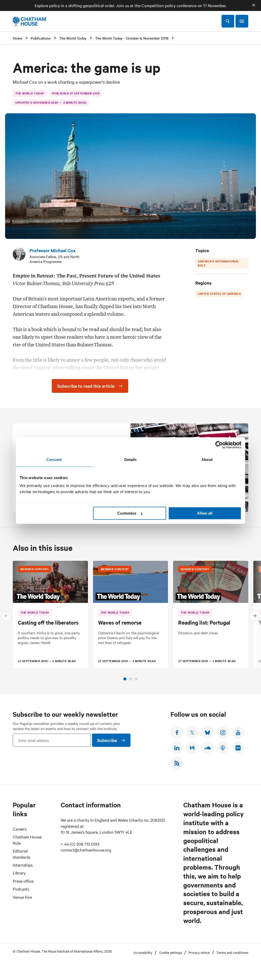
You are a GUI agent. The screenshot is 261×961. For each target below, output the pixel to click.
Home (17, 38)
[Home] (29, 21)
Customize (126, 513)
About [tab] (207, 459)
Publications (41, 38)
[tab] (124, 678)
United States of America (219, 293)
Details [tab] (130, 459)
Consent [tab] (54, 459)
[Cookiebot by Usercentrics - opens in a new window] (219, 445)
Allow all (204, 513)
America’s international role (218, 263)
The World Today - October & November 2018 (131, 38)
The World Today (73, 38)
